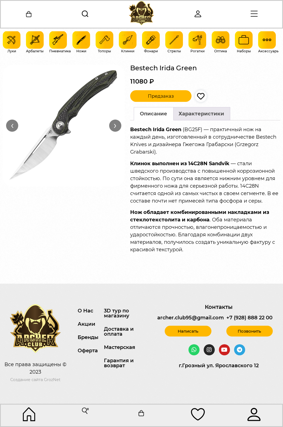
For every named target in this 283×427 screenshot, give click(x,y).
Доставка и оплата (119, 331)
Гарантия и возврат (119, 363)
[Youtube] (224, 349)
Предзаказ (161, 96)
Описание (153, 114)
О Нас (85, 311)
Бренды (88, 337)
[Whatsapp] (194, 349)
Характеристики (201, 114)
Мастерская (119, 347)
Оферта (88, 351)
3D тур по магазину (116, 313)
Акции (86, 324)
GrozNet (52, 379)
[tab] (154, 114)
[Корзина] (29, 14)
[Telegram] (239, 349)
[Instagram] (209, 349)
